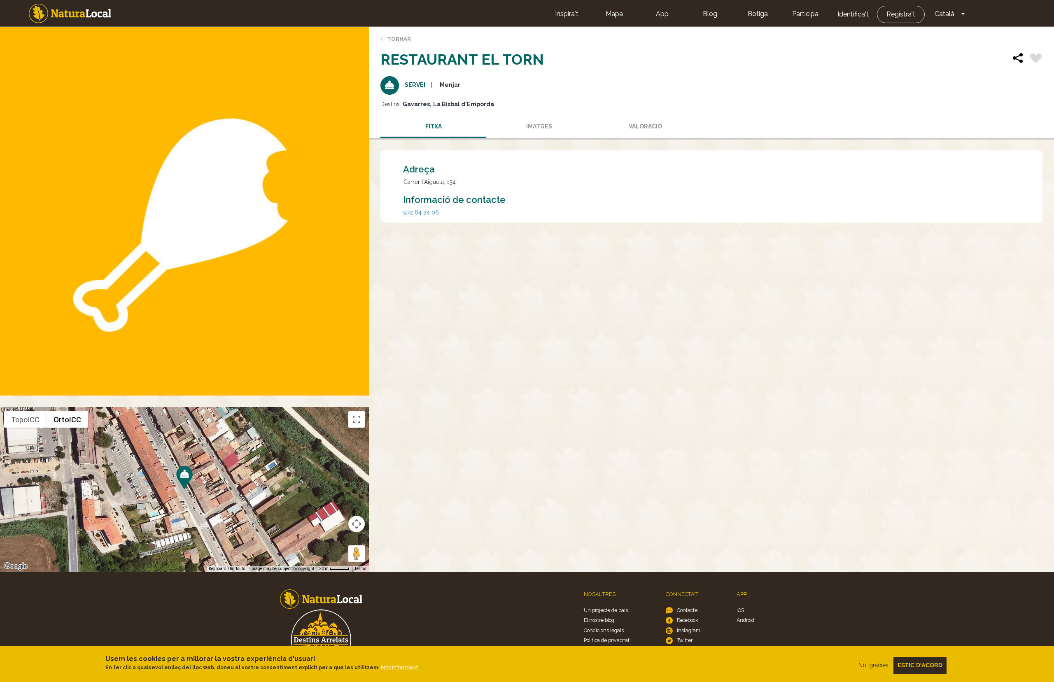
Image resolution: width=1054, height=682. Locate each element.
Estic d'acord (920, 665)
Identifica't (853, 14)
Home (70, 13)
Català (944, 14)
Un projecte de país (606, 610)
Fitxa (433, 126)
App (662, 14)
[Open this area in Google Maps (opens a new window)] (15, 566)
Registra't (900, 14)
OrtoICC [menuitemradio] (67, 419)
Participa (805, 14)
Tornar (399, 39)
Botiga (758, 14)
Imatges (539, 126)
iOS (740, 610)
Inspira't (566, 14)
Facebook (687, 620)
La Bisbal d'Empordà (463, 104)
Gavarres (416, 104)
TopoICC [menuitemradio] (25, 419)
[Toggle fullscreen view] (356, 419)
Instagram (688, 630)
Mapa (614, 14)
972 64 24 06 (421, 212)
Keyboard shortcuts (227, 568)
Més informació (399, 667)
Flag (1035, 59)
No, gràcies (873, 665)
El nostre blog (599, 620)
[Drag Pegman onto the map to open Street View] (356, 553)
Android (745, 620)
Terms (360, 568)
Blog (710, 14)
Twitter (685, 640)
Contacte (687, 610)
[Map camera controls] (356, 524)
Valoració (645, 126)
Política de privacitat (607, 640)
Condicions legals (604, 630)
